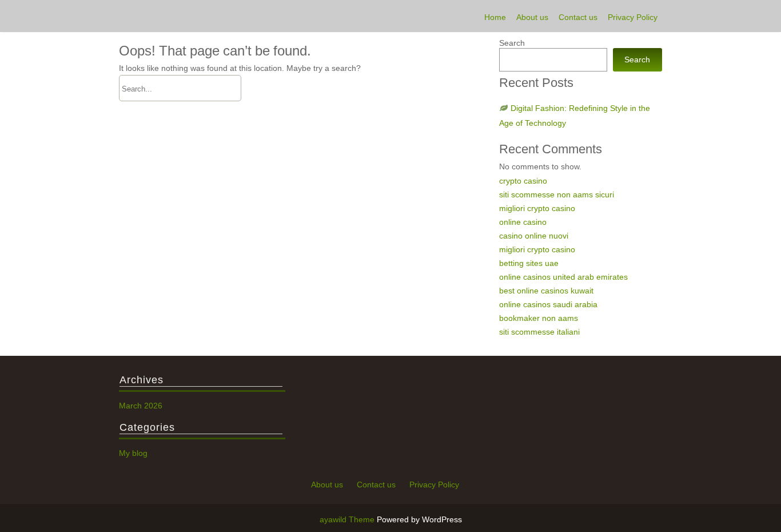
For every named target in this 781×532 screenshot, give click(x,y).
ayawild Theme (348, 519)
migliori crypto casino (537, 208)
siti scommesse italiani (539, 332)
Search (512, 43)
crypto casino (523, 181)
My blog (133, 453)
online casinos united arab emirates (563, 277)
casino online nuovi (533, 236)
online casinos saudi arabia (548, 304)
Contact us (578, 17)
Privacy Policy (633, 17)
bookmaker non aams (538, 318)
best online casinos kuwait (546, 290)
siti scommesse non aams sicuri (556, 194)
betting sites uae (529, 263)
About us (532, 17)
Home (495, 17)
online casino (523, 222)
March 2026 (140, 405)
